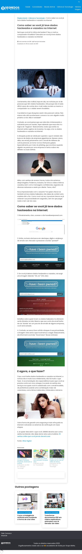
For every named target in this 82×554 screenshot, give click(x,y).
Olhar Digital (26, 441)
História (78, 7)
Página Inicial (22, 18)
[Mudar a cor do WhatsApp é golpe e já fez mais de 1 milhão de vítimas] (57, 453)
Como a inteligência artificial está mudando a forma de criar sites (27, 517)
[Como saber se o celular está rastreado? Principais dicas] (40, 453)
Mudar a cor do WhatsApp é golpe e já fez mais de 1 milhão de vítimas (57, 460)
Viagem (78, 9)
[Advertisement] (41, 57)
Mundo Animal (49, 7)
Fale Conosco (6, 533)
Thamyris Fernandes (39, 41)
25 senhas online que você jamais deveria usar (39, 435)
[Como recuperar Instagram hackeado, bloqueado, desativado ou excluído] (24, 453)
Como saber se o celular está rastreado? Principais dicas (40, 460)
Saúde (27, 7)
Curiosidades (37, 7)
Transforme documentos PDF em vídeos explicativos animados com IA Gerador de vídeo (53, 519)
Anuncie (4, 536)
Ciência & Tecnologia (65, 7)
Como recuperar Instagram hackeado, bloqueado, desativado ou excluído (24, 461)
